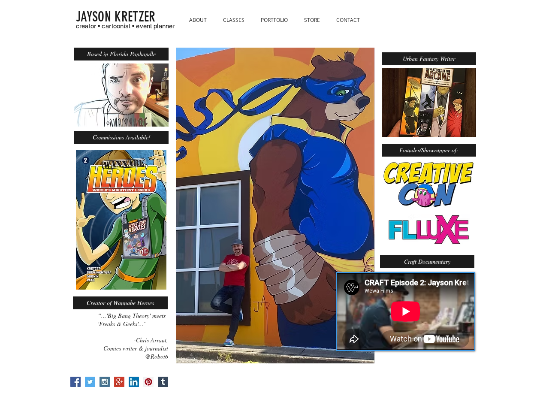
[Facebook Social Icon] (75, 382)
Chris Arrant (151, 340)
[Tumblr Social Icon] (163, 382)
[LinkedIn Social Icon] (134, 382)
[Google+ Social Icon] (119, 382)
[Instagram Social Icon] (105, 382)
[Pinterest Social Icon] (148, 382)
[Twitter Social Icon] (90, 382)
